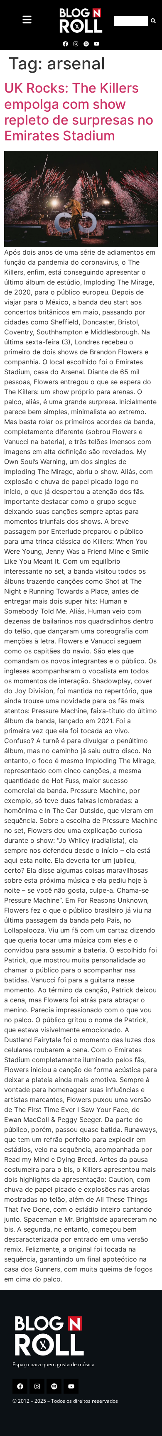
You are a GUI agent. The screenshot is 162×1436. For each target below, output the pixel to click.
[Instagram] (75, 43)
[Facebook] (65, 43)
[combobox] (131, 21)
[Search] (152, 21)
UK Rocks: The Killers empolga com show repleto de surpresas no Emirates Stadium (78, 112)
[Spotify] (86, 43)
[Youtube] (97, 43)
